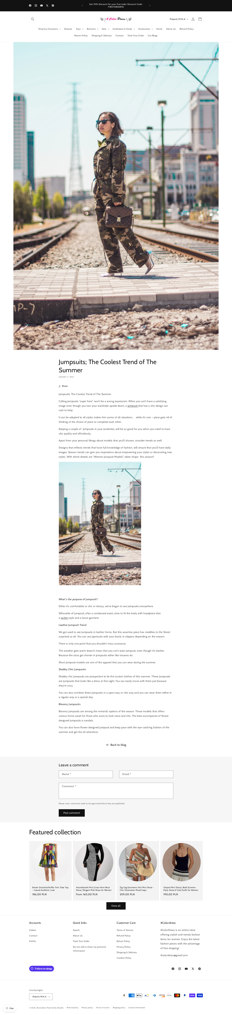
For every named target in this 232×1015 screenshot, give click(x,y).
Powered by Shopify (55, 1008)
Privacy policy (87, 1007)
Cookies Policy (124, 957)
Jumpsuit (133, 405)
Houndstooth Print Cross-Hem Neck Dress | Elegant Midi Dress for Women (94, 888)
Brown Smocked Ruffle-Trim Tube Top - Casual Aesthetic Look (50, 888)
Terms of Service (125, 930)
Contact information (136, 1007)
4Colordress (41, 1008)
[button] (32, 19)
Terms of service (103, 1007)
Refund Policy (124, 935)
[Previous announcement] (82, 6)
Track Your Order (81, 941)
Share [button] (65, 386)
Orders (32, 930)
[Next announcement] (149, 6)
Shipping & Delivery (127, 952)
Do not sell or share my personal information (89, 948)
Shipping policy (119, 1007)
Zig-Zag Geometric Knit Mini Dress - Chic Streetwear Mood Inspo (137, 888)
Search (76, 930)
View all (116, 905)
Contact (33, 935)
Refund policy (72, 1007)
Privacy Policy (124, 946)
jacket (64, 617)
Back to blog (118, 745)
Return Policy (123, 941)
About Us (78, 935)
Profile (32, 941)
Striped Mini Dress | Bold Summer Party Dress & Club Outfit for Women (181, 888)
